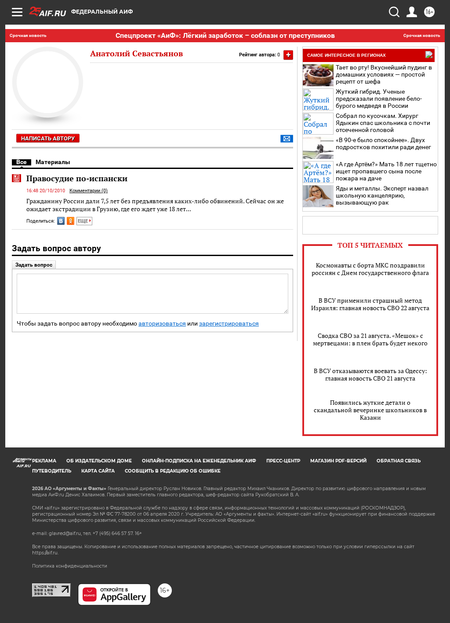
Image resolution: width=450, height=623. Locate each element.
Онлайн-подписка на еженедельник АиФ (199, 461)
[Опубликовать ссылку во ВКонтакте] (61, 221)
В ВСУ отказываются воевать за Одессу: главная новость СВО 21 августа (370, 374)
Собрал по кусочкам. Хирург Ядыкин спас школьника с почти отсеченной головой (383, 122)
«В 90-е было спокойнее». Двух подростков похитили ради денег (383, 143)
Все (21, 161)
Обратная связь (399, 461)
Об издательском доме (99, 461)
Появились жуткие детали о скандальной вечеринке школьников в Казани (370, 410)
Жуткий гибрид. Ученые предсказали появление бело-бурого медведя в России (379, 98)
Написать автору (48, 138)
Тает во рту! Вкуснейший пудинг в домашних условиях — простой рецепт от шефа (384, 74)
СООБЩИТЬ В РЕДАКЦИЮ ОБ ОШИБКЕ (173, 471)
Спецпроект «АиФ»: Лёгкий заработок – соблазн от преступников (225, 35)
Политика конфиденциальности (69, 566)
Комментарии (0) (88, 191)
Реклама (44, 461)
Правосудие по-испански (76, 178)
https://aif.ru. (45, 553)
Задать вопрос (33, 265)
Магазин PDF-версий (338, 461)
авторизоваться (162, 323)
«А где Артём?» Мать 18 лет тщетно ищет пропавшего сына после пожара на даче (386, 171)
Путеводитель (51, 471)
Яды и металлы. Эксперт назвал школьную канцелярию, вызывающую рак (382, 195)
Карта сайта (98, 471)
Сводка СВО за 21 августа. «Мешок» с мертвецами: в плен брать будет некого (370, 339)
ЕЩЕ (83, 221)
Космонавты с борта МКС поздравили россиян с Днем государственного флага (370, 268)
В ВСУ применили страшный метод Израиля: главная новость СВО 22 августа (370, 304)
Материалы (53, 161)
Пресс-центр (283, 461)
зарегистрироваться (229, 323)
